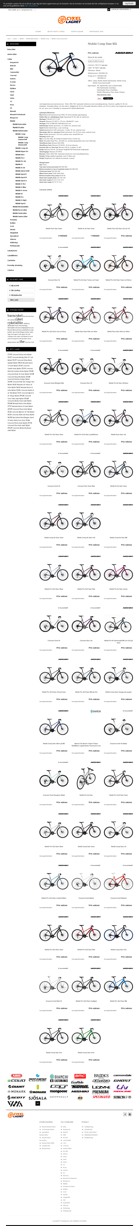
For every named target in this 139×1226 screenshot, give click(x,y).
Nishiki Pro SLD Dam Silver (54, 589)
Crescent (13, 75)
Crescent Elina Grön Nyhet (22, 354)
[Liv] (122, 1087)
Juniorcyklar (12, 54)
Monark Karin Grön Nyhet (22, 403)
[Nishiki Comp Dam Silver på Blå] (53, 727)
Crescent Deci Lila (86, 640)
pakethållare (26, 330)
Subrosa (13, 239)
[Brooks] (101, 1076)
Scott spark (14, 338)
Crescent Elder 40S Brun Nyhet (23, 415)
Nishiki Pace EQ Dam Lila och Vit (118, 228)
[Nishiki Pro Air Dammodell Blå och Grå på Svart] (118, 624)
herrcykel (11, 328)
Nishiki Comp (45, 38)
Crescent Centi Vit (54, 486)
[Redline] (122, 1091)
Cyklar (15, 38)
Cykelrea (10, 270)
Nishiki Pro (19, 197)
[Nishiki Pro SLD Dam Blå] (118, 984)
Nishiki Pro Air (21, 161)
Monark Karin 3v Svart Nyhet (22, 406)
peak (32, 330)
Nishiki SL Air (20, 168)
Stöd (18, 342)
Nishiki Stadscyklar (20, 213)
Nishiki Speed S (21, 181)
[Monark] (17, 1091)
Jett (16, 328)
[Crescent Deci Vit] (53, 263)
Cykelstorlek (46, 1146)
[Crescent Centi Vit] (53, 469)
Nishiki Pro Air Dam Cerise (118, 589)
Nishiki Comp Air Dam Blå (118, 537)
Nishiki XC (19, 194)
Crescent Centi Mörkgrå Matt (54, 383)
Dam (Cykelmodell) (115, 85)
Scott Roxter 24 (25, 336)
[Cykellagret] (69, 20)
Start (38, 31)
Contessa (11, 320)
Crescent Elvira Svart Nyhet (18, 423)
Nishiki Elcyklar (18, 127)
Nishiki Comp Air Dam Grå (86, 537)
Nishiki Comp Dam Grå (118, 949)
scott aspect (14, 334)
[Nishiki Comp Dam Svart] (86, 830)
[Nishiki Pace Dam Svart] (53, 212)
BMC (11, 69)
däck (16, 325)
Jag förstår (129, 3)
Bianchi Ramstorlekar (49, 1127)
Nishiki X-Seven (21, 190)
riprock (15, 332)
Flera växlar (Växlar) (118, 92)
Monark (13, 111)
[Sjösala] (38, 1097)
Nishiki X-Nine (21, 187)
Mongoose (14, 118)
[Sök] (35, 10)
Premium (13, 220)
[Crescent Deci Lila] (86, 624)
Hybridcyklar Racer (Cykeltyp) (107, 90)
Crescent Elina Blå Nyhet (17, 377)
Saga (9, 334)
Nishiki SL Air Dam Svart (86, 228)
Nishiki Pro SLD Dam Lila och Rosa (54, 331)
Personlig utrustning (14, 265)
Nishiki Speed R (21, 177)
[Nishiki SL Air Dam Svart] (86, 212)
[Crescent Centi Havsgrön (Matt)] (53, 778)
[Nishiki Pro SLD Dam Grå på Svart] (53, 675)
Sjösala (12, 229)
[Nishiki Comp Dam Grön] (86, 1036)
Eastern (13, 79)
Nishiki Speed (20, 203)
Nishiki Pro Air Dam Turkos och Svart (86, 280)
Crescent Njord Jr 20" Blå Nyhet (23, 412)
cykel (19, 319)
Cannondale (14, 72)
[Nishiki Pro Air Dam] (86, 778)
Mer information (31, 6)
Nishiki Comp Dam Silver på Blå (54, 743)
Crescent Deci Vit (54, 280)
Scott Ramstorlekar (48, 1129)
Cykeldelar (11, 260)
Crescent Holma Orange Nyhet (19, 379)
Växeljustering (88, 1138)
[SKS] (80, 1098)
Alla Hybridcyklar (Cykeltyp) (106, 88)
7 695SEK (95, 236)
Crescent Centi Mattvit (86, 898)
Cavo (64, 1143)
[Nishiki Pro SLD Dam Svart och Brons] (118, 263)
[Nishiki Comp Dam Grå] (118, 933)
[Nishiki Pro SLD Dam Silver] (53, 572)
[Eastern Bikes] (59, 1080)
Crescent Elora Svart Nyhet (22, 409)
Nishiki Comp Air (22, 148)
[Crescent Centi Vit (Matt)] (118, 727)
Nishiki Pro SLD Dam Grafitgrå (86, 1001)
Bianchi (13, 66)
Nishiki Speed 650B (22, 171)
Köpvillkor (77, 31)
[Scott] (17, 1097)
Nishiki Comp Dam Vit (118, 846)
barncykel (15, 315)
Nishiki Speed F (21, 174)
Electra (12, 85)
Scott (12, 226)
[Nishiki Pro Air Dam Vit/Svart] (118, 366)
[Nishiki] (63, 196)
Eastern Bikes (67, 1148)
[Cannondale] (122, 1075)
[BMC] (80, 1076)
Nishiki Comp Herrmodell (23, 144)
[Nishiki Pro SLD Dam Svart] (53, 418)
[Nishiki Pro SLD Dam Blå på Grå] (86, 675)
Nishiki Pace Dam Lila (118, 434)
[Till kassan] (108, 9)
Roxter (27, 332)
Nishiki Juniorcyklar (20, 216)
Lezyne (65, 1170)
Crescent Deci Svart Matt (86, 486)
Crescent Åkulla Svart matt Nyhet (19, 401)
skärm (14, 342)
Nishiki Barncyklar (19, 124)
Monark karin (17, 330)
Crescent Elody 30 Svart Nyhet (19, 374)
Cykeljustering (88, 1127)
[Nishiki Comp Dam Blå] (62, 64)
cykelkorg (26, 323)
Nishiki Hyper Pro (22, 151)
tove (29, 342)
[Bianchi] (96, 711)
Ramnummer (46, 1148)
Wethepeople (15, 246)
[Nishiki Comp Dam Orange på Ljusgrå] (118, 675)
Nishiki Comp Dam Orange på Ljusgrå (118, 692)
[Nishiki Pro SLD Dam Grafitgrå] (86, 984)
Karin (19, 328)
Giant (12, 95)
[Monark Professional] (38, 1091)
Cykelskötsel (88, 1129)
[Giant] (17, 1086)
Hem (9, 38)
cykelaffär (15, 322)
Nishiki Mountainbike (20, 207)
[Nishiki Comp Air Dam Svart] (53, 521)
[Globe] (38, 1087)
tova (26, 342)
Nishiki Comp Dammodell (59, 38)
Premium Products (69, 1186)
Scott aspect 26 (22, 334)
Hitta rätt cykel (56, 31)
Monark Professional (17, 114)
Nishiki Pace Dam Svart (54, 228)
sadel (31, 332)
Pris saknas (126, 236)
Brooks (65, 1138)
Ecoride (13, 82)
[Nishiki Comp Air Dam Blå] (118, 521)
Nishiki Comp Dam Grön (86, 1052)
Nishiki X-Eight (21, 200)
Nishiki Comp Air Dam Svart (53, 537)
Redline (13, 223)
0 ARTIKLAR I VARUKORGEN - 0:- (121, 9)
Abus (64, 1127)
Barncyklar (11, 49)
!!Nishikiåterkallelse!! (91, 1135)
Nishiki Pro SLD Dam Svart (54, 434)
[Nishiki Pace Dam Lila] (118, 418)
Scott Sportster (22, 338)
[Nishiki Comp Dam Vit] (118, 830)
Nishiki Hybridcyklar (32, 38)
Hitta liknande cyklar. (104, 94)
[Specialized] (101, 1097)
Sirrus (29, 338)
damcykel (11, 325)
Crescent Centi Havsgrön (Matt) (54, 795)
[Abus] (17, 1076)
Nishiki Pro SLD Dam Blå (118, 1001)
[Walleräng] (15, 1104)
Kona (12, 105)
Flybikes (13, 88)
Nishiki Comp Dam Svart (86, 846)
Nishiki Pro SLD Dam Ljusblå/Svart (86, 434)
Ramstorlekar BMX (48, 1143)
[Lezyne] (101, 1087)
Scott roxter (16, 336)
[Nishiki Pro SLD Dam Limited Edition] (53, 881)
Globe (12, 98)
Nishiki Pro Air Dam (86, 795)
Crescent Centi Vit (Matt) (118, 743)
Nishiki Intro (20, 155)
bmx (29, 316)
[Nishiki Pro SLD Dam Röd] (86, 572)
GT (11, 101)
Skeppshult (14, 233)
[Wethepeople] (38, 1103)
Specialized (14, 236)
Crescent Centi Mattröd (119, 898)
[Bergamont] (38, 1077)
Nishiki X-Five (21, 184)
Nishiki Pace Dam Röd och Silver (86, 331)
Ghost (12, 92)
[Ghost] (122, 1080)
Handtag (24, 325)
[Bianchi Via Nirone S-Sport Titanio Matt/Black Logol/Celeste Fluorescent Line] (86, 727)
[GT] (59, 1086)
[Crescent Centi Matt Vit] (53, 984)
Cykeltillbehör (12, 255)
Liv (11, 108)
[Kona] (80, 1086)
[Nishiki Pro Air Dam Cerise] (118, 572)
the (22, 341)
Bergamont (14, 62)
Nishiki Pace (20, 158)
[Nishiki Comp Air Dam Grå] (86, 521)
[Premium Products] (100, 1092)
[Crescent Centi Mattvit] (86, 881)
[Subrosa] (122, 1097)
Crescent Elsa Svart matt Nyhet (19, 425)
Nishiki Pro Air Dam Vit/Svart (118, 383)
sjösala (10, 342)
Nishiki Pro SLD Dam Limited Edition (53, 898)
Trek (32, 342)
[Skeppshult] (59, 1097)
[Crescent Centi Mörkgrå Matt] (53, 366)
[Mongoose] (59, 1091)
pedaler (10, 332)
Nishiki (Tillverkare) (103, 92)
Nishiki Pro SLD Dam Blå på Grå (86, 692)
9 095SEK (62, 236)
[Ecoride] (77, 1082)
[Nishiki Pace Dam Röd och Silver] (86, 315)
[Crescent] (63, 247)
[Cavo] (17, 1080)
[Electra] (101, 1081)
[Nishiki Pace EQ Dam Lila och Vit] (118, 212)
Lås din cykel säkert (90, 1132)
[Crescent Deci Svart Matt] (86, 469)
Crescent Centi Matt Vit (54, 1001)
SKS (64, 1200)
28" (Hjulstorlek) (102, 85)
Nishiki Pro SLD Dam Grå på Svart (54, 692)
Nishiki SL (19, 164)
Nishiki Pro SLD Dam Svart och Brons (118, 280)
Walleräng (14, 242)
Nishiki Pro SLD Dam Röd (86, 589)
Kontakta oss (96, 31)
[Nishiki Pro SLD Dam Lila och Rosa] (53, 315)
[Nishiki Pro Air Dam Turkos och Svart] (86, 263)
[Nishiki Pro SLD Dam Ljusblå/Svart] (86, 418)
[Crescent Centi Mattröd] (118, 881)
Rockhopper (21, 332)
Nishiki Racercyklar (20, 210)
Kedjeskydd (24, 328)
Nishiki (22, 38)
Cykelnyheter (12, 251)
